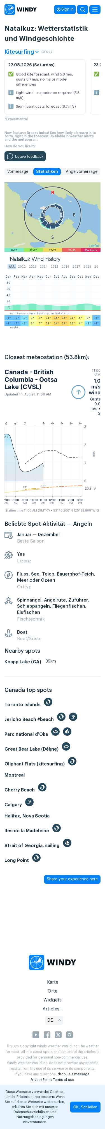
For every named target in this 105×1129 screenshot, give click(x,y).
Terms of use (63, 1079)
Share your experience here (72, 879)
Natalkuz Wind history (35, 259)
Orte (52, 991)
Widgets (52, 1000)
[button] (86, 392)
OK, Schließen (85, 1107)
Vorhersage (17, 172)
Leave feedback (29, 156)
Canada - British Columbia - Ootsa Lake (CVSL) (30, 379)
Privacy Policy (41, 1079)
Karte (52, 982)
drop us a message (73, 1074)
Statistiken (47, 172)
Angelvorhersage (81, 172)
